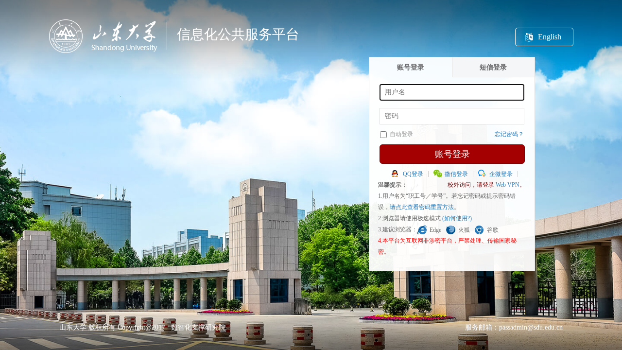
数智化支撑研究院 (198, 327)
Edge (435, 230)
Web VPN (507, 184)
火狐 (464, 230)
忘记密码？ (509, 134)
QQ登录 (413, 174)
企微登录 (501, 174)
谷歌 (493, 230)
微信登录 (456, 174)
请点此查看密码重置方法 (422, 207)
